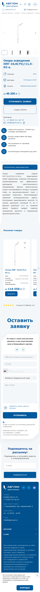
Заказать (11, 294)
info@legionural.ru (32, 9)
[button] (36, 52)
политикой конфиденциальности (15, 434)
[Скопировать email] (24, 123)
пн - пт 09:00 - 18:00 (12, 513)
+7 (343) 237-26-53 (11, 499)
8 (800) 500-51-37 (10, 9)
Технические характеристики (16, 167)
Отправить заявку (20, 101)
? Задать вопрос (20, 110)
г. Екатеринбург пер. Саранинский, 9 (18, 506)
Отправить (20, 415)
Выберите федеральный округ (17, 378)
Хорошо (25, 588)
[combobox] (5, 371)
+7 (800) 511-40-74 (15, 120)
